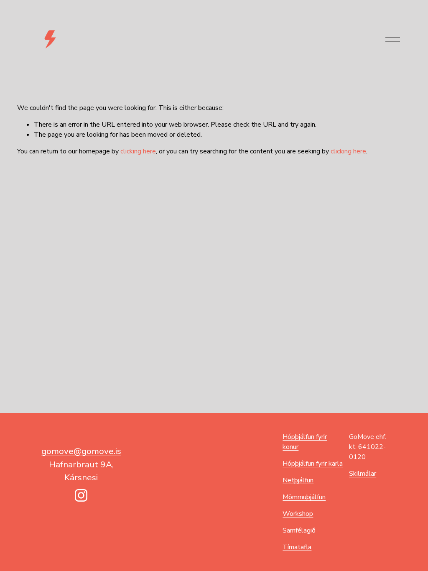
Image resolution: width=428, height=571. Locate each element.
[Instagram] (81, 495)
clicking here (138, 151)
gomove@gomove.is (81, 451)
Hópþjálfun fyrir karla (313, 463)
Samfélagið (299, 530)
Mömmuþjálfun (304, 497)
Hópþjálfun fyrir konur (305, 441)
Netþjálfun (298, 480)
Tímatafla (297, 547)
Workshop (298, 513)
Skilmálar (362, 473)
